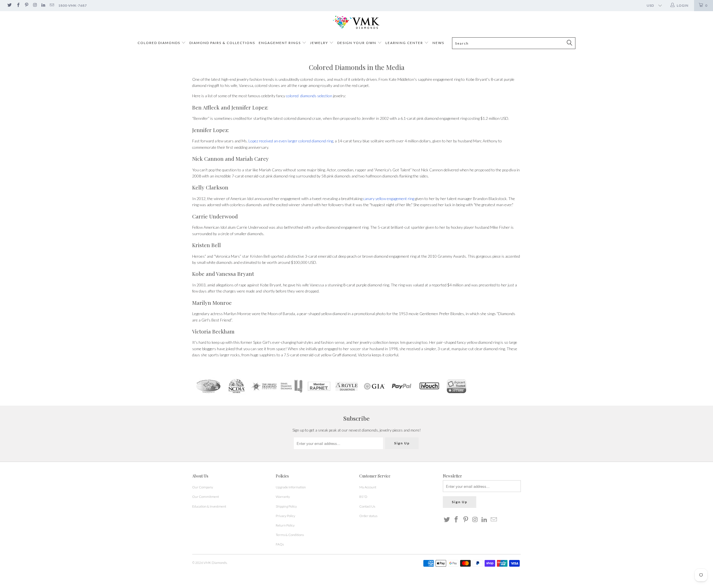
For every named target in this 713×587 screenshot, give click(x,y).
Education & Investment (209, 506)
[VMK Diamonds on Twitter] (9, 5)
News (438, 43)
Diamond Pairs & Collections (222, 43)
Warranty (283, 497)
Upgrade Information (291, 487)
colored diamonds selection (309, 95)
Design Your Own (356, 43)
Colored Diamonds (159, 43)
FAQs (280, 544)
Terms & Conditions (290, 535)
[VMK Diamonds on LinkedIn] (43, 5)
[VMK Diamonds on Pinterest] (26, 5)
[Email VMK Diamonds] (51, 5)
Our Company (202, 487)
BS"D (363, 497)
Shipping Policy (286, 506)
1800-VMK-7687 (72, 5)
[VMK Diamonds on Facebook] (17, 5)
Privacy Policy (285, 516)
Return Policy (285, 525)
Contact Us (367, 506)
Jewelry (319, 43)
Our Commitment (205, 497)
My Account (367, 487)
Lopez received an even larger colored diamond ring (290, 140)
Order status (368, 516)
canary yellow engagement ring (388, 198)
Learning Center (404, 43)
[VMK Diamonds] (356, 22)
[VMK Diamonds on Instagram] (34, 5)
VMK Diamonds (215, 563)
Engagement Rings (280, 43)
